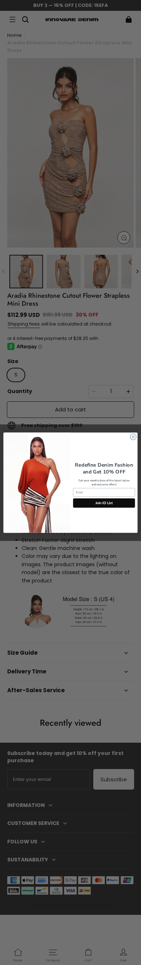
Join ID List (104, 502)
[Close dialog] (133, 437)
